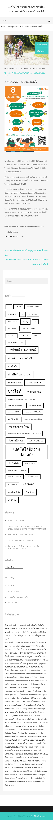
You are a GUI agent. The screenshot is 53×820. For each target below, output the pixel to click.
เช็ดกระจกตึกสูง (27, 712)
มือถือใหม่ (13, 419)
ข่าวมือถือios (14, 382)
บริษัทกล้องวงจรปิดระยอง (38, 729)
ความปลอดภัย (34, 391)
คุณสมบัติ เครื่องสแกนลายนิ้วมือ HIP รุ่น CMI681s (22, 399)
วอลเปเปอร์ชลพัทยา (12, 691)
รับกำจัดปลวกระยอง (21, 674)
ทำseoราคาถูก (29, 646)
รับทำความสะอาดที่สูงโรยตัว (25, 719)
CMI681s (18, 307)
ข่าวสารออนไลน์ (17, 660)
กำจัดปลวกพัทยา (38, 677)
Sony (25, 321)
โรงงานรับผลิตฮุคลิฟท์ (25, 698)
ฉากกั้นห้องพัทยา (22, 695)
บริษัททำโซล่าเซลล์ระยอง (32, 736)
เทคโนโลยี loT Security (36, 441)
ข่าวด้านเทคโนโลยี (20, 358)
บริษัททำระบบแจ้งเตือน (22, 750)
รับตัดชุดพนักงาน (24, 667)
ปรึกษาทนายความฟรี (32, 768)
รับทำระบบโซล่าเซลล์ (33, 733)
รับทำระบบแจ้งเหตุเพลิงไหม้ (32, 778)
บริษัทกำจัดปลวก (25, 677)
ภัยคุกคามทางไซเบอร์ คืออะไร (20, 535)
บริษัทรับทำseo (41, 646)
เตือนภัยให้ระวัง (15, 440)
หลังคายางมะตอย (29, 649)
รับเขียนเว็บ (33, 625)
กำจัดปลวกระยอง (11, 681)
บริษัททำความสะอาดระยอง (24, 715)
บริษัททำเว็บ (34, 642)
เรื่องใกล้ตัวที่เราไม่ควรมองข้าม (20, 540)
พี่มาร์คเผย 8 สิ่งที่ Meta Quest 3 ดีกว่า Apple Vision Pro (25, 547)
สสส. (6, 76)
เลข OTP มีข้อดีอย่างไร (14, 477)
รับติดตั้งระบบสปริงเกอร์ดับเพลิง (27, 757)
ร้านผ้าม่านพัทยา (26, 691)
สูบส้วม (29, 663)
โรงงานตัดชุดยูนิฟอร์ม (19, 670)
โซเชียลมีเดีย (14, 492)
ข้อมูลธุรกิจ (20, 656)
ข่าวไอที (14, 391)
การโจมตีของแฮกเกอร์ (22, 350)
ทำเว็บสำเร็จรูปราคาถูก (16, 764)
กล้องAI (36, 336)
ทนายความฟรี (19, 768)
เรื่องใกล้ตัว (41, 51)
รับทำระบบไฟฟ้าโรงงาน (25, 761)
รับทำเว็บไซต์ (10, 625)
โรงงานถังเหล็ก (10, 701)
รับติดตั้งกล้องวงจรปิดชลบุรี (15, 733)
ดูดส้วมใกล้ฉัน (21, 663)
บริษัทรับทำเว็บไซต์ (17, 628)
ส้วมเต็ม (35, 663)
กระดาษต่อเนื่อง (15, 722)
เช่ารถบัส (34, 750)
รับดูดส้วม (12, 663)
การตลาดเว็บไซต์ (19, 754)
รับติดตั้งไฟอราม (32, 754)
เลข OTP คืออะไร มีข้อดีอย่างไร (17, 470)
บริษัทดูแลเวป (29, 656)
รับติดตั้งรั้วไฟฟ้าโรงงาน (18, 747)
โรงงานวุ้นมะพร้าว (31, 705)
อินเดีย (14, 771)
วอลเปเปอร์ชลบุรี (34, 688)
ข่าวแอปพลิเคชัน (34, 382)
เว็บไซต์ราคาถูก (12, 485)
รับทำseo (8, 649)
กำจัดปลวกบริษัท (24, 681)
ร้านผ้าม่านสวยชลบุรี (37, 695)
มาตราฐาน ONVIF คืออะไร (33, 412)
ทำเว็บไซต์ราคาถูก (37, 628)
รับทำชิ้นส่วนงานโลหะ (35, 701)
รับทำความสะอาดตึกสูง (36, 708)
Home (4, 27)
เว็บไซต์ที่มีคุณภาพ (32, 477)
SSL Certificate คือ (29, 328)
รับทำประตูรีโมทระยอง (25, 740)
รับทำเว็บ (27, 628)
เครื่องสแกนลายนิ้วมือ (18, 426)
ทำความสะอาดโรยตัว (13, 712)
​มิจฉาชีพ (12, 500)
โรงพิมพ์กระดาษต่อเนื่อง (30, 722)
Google (12, 314)
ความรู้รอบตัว (13, 27)
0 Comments (41, 69)
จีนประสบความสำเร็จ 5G (15, 406)
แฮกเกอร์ (28, 484)
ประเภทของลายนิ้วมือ (35, 406)
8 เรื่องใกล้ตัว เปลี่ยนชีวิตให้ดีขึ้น (18, 73)
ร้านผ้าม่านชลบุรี (39, 691)
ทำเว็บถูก (19, 632)
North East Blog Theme (18, 816)
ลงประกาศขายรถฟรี (22, 642)
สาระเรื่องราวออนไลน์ (39, 681)
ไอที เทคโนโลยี (29, 660)
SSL (35, 322)
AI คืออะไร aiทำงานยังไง (18, 521)
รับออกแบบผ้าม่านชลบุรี (18, 688)
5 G (9, 307)
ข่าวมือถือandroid (19, 374)
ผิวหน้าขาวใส (40, 660)
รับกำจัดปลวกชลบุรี (36, 674)
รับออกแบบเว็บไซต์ (22, 625)
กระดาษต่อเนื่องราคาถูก (23, 726)
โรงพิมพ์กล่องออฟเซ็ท (16, 653)
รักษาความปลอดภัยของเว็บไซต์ (32, 419)
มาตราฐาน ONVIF (13, 412)
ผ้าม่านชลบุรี (37, 684)
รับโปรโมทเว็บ (17, 649)
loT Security (33, 314)
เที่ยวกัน (20, 771)
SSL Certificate (12, 328)
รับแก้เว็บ (38, 656)
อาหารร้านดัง (27, 684)
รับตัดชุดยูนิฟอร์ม (11, 667)
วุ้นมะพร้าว (20, 705)
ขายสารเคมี (41, 653)
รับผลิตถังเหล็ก (21, 701)
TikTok (25, 335)
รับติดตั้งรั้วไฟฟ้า (33, 747)
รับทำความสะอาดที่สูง (19, 708)
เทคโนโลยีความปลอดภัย (26, 452)
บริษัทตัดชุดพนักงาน (34, 670)
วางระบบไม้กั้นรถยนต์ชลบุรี (25, 743)
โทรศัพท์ (30, 492)
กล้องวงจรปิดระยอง (21, 729)
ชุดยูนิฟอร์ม (42, 663)
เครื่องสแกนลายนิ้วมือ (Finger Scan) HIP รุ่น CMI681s (24, 433)
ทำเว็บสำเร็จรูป (34, 635)
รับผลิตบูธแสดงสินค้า (16, 646)
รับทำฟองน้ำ (9, 642)
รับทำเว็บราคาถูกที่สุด (30, 632)
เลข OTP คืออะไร (30, 464)
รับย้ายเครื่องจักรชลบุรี (35, 775)
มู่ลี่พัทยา (13, 695)
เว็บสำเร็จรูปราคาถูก (21, 635)
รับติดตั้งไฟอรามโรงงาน (18, 775)
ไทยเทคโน (27, 69)
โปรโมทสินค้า (10, 656)
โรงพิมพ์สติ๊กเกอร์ (30, 653)
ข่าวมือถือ (13, 366)
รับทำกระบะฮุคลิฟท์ (40, 698)
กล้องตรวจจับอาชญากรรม (15, 342)
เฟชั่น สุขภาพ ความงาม (13, 684)
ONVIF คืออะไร (12, 322)
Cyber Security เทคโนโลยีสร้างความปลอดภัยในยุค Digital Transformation (27, 528)
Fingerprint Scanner (33, 307)
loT (23, 314)
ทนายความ (9, 768)
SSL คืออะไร (11, 336)
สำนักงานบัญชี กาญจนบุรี (34, 764)
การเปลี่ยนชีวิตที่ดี (37, 73)
